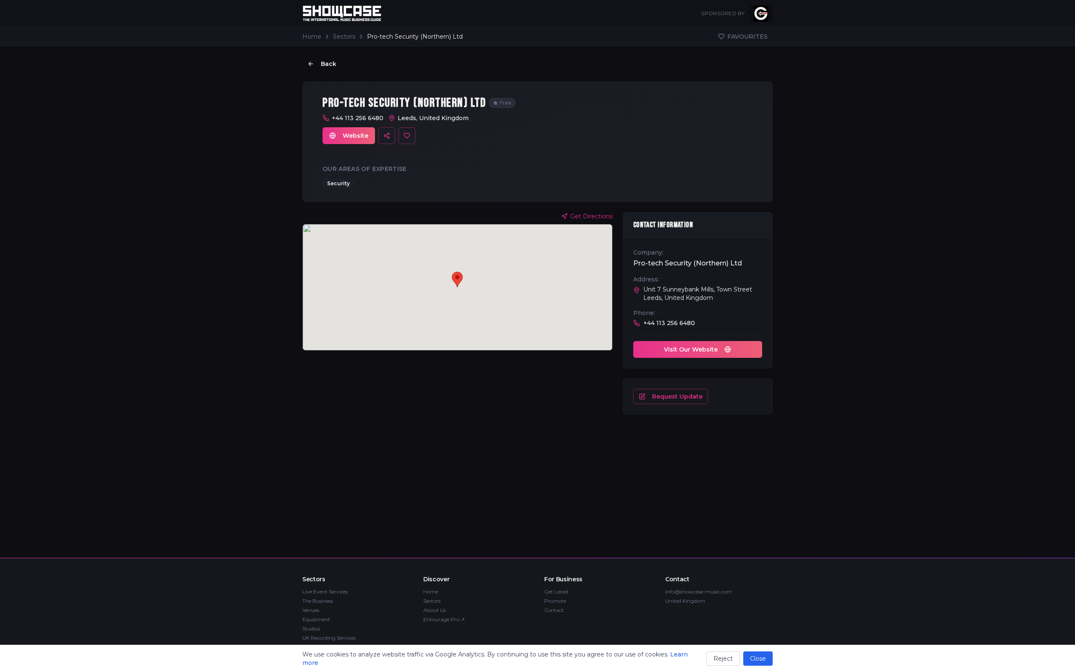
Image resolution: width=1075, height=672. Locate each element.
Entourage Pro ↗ (444, 619)
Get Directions (591, 216)
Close (758, 658)
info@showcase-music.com (698, 591)
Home (311, 36)
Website (355, 135)
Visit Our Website (691, 349)
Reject (723, 658)
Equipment (316, 619)
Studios (311, 628)
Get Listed (556, 591)
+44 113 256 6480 (357, 118)
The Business (317, 601)
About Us (434, 610)
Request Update (677, 396)
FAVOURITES (747, 36)
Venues (310, 610)
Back (328, 64)
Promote (555, 601)
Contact (554, 610)
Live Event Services (325, 591)
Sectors (344, 36)
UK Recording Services (329, 638)
